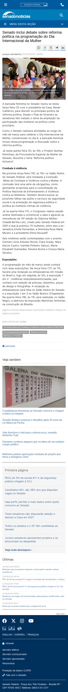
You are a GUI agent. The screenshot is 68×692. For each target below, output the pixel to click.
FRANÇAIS (33, 634)
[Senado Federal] (34, 5)
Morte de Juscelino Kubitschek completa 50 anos (24, 606)
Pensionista (8, 663)
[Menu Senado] (6, 5)
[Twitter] (13, 621)
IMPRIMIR (10, 346)
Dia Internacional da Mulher (15, 332)
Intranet (9, 643)
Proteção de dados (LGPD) (16, 670)
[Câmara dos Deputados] (4, 628)
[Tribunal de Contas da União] (19, 628)
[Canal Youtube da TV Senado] (30, 621)
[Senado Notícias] (16, 16)
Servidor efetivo (10, 649)
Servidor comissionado (14, 654)
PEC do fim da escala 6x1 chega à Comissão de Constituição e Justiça (33, 579)
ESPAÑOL (20, 634)
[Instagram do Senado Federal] (22, 621)
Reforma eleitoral (38, 332)
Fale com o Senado (15, 675)
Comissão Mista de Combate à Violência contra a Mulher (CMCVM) (33, 327)
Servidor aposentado (13, 658)
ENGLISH (7, 634)
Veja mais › (61, 614)
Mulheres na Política (12, 336)
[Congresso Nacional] (11, 628)
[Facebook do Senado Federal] (5, 621)
